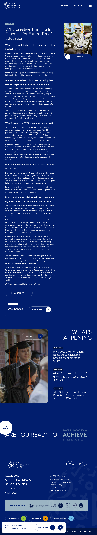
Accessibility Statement (67, 531)
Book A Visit (13, 475)
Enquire (64, 5)
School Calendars (17, 480)
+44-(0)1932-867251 (58, 490)
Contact (11, 492)
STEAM (32, 135)
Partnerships (29, 284)
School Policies (16, 484)
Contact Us (57, 476)
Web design (82, 531)
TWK (89, 531)
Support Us (12, 488)
